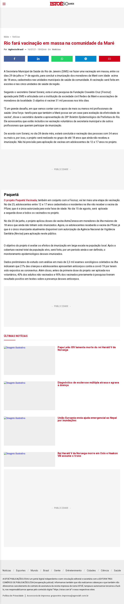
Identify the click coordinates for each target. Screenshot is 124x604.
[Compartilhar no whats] (61, 59)
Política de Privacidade (13, 596)
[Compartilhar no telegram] (85, 59)
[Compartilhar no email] (109, 59)
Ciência (105, 570)
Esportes (21, 570)
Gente (57, 570)
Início (6, 37)
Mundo (34, 570)
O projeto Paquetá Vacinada (20, 200)
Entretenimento (74, 570)
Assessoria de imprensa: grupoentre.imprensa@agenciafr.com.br (57, 596)
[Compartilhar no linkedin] (38, 59)
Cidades (91, 570)
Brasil (46, 570)
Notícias (16, 37)
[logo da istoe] (62, 4)
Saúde (117, 570)
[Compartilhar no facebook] (14, 59)
